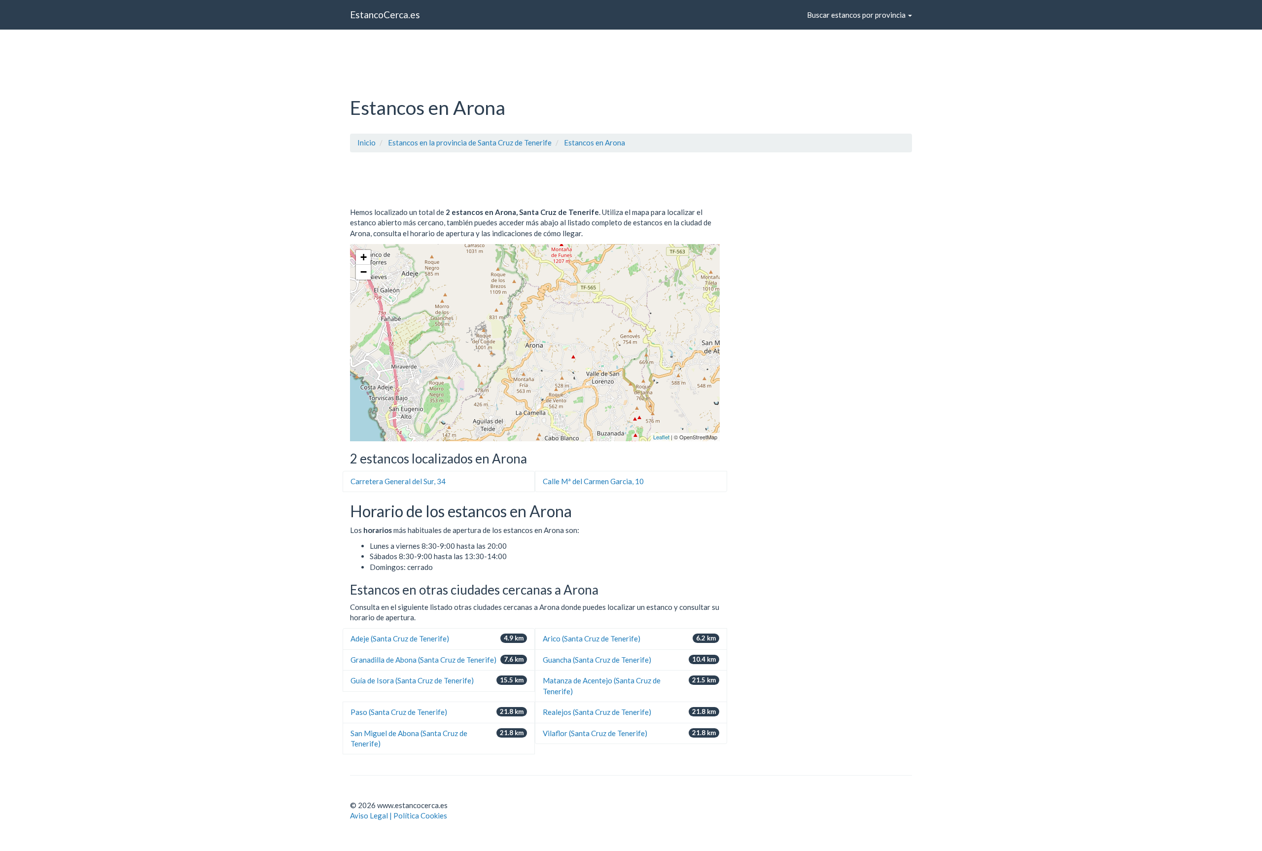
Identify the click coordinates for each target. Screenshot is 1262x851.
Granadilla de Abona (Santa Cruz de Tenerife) (423, 659)
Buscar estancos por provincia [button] (857, 14)
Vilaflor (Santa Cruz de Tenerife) (595, 733)
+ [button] (363, 257)
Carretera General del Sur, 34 (398, 481)
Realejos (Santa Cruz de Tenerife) (597, 712)
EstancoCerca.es (385, 14)
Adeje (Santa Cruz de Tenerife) (400, 638)
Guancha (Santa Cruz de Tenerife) (597, 659)
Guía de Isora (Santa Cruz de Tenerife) (412, 680)
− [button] (363, 272)
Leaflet (661, 437)
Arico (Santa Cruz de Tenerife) (591, 638)
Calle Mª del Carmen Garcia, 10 (593, 481)
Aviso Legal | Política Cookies (398, 815)
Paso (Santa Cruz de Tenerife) (399, 712)
